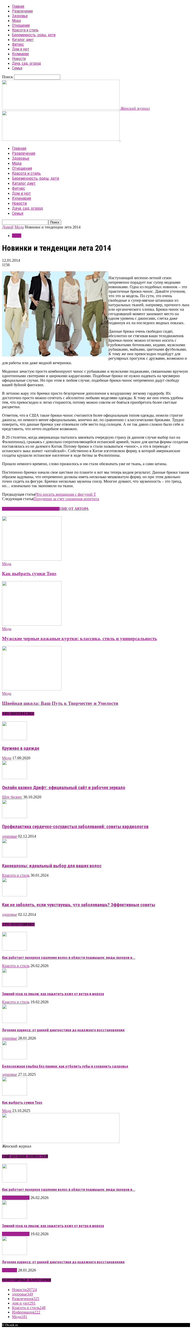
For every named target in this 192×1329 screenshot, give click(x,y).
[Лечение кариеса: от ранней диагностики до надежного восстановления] (14, 1022)
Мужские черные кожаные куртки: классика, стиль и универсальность (79, 638)
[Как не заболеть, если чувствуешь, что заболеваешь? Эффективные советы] (14, 895)
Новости (19, 58)
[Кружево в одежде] (14, 739)
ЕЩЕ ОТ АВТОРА (73, 509)
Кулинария (20, 53)
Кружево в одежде (20, 748)
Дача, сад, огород (26, 63)
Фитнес (18, 44)
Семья (17, 68)
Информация (26, 1312)
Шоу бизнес (12, 797)
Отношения (21, 25)
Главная (18, 6)
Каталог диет (23, 39)
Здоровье (20, 15)
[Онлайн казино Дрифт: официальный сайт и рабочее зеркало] (14, 778)
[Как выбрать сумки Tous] (32, 559)
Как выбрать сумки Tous (29, 573)
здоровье (9, 836)
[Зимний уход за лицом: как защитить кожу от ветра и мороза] (14, 985)
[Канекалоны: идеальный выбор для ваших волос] (14, 856)
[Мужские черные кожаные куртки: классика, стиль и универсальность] (32, 624)
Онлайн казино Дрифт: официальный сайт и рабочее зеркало (63, 787)
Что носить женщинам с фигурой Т (66, 494)
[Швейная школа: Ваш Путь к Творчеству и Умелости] (32, 689)
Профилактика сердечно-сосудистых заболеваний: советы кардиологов (75, 826)
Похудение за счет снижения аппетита (66, 499)
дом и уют (24, 1303)
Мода (16, 20)
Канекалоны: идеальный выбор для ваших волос (52, 866)
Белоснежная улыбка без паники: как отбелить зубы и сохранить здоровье (65, 1066)
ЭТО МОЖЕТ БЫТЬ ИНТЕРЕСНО (30, 509)
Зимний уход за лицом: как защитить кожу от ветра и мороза (53, 994)
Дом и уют (20, 49)
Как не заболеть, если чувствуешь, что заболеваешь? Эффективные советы (78, 905)
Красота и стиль (25, 30)
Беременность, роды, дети (34, 34)
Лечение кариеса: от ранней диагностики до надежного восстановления (63, 1030)
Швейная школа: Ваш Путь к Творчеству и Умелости (60, 703)
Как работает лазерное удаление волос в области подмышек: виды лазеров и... (68, 957)
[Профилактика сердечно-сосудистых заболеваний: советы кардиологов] (14, 817)
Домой (8, 227)
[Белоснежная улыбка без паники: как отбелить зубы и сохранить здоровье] (14, 1058)
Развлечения (22, 11)
